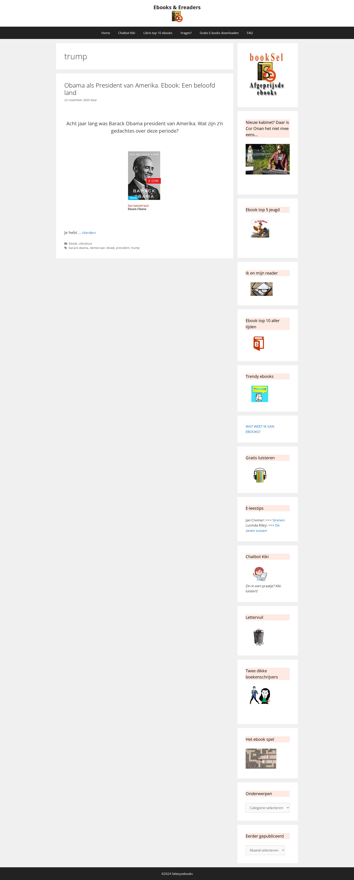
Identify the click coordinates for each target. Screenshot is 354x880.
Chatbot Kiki (126, 33)
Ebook (73, 243)
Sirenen (278, 520)
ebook (110, 248)
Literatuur (85, 243)
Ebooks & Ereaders (177, 7)
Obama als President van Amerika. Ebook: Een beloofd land (139, 89)
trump (135, 248)
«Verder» (89, 232)
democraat (97, 248)
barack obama (78, 248)
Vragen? (186, 33)
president (122, 248)
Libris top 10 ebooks (157, 33)
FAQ (250, 33)
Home (105, 33)
